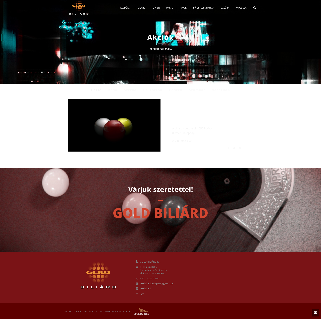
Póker (183, 7)
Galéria (225, 7)
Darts (169, 7)
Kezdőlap (125, 7)
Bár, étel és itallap (203, 7)
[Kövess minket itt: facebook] (137, 294)
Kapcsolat (242, 7)
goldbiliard (145, 288)
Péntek (175, 90)
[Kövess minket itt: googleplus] (142, 294)
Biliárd (141, 7)
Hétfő (96, 90)
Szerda (130, 90)
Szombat (197, 90)
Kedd (112, 90)
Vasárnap (221, 90)
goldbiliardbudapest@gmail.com (157, 283)
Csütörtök (152, 90)
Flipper (156, 7)
